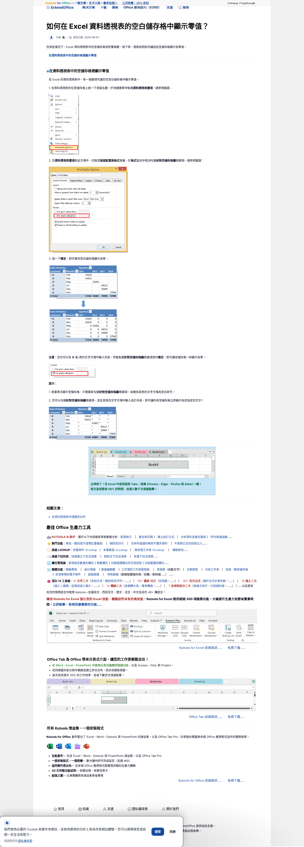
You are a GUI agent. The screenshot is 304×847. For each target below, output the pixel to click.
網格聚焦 (71, 569)
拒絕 (173, 831)
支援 (170, 7)
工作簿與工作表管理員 (135, 569)
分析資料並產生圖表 (193, 537)
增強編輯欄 (108, 569)
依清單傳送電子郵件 (68, 574)
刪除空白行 (117, 543)
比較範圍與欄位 (154, 563)
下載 (103, 7)
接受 (158, 831)
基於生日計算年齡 (214, 581)
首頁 (61, 809)
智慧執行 (126, 537)
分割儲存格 (217, 586)
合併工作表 (212, 569)
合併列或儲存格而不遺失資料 (149, 543)
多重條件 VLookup (85, 550)
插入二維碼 (62, 586)
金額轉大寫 (132, 586)
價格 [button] (115, 7)
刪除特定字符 (113, 581)
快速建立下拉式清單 (84, 556)
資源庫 (161, 569)
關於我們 (172, 809)
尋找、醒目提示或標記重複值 (84, 543)
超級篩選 (93, 574)
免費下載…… (236, 648)
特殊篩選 (113, 574)
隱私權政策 (140, 809)
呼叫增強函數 (219, 537)
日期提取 (192, 569)
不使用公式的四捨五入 (188, 543)
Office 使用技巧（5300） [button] (142, 7)
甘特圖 (163, 581)
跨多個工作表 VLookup (149, 550)
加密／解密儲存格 (237, 569)
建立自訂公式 (165, 537)
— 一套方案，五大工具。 (82, 3)
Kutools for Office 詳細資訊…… (200, 780)
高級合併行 (201, 586)
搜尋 (186, 7)
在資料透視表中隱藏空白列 (69, 517)
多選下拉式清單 (143, 556)
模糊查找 (178, 550)
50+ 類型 (147, 581)
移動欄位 (102, 563)
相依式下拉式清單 (115, 556)
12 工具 (80, 581)
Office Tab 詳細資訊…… (205, 717)
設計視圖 (90, 569)
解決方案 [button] (88, 7)
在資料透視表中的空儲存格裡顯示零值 (73, 55)
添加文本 (96, 581)
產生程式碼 (146, 537)
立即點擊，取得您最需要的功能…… (77, 604)
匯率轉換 (147, 586)
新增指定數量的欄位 (81, 563)
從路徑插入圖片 (81, 586)
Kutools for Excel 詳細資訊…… (200, 648)
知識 (86, 809)
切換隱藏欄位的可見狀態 (126, 563)
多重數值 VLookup (115, 550)
